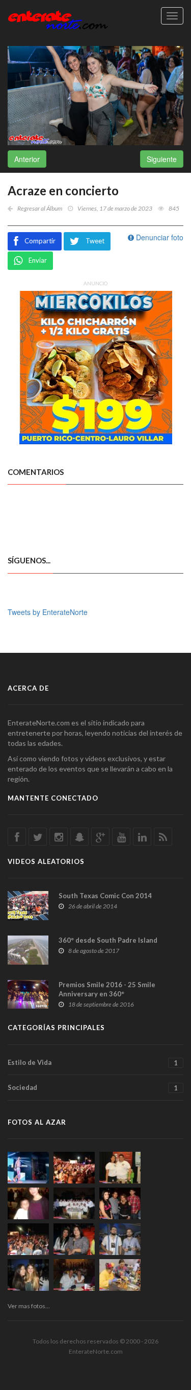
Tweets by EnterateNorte (48, 612)
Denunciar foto (158, 237)
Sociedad (93, 1087)
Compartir (40, 241)
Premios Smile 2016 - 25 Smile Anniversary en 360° (107, 989)
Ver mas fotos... (29, 1306)
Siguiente (162, 159)
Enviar (38, 260)
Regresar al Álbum (39, 208)
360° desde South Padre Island (108, 940)
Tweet (95, 241)
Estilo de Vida (93, 1062)
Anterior (27, 159)
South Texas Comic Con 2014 (105, 896)
